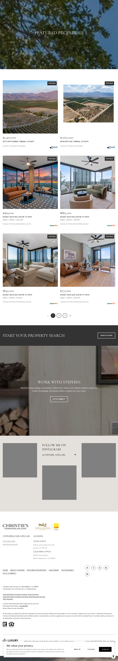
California (54, 570)
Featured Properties (36, 570)
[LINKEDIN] (99, 568)
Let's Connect (9, 573)
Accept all (105, 649)
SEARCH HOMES (106, 335)
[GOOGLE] (106, 568)
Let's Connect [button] (59, 399)
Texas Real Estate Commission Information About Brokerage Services (24, 597)
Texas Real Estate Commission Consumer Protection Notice (21, 594)
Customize (91, 649)
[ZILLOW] (87, 574)
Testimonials (67, 570)
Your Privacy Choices (59, 658)
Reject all (77, 649)
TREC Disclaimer (8, 599)
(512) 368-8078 (23, 606)
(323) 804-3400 (9, 541)
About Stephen (17, 570)
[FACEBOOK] (87, 568)
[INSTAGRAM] (93, 568)
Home (5, 570)
